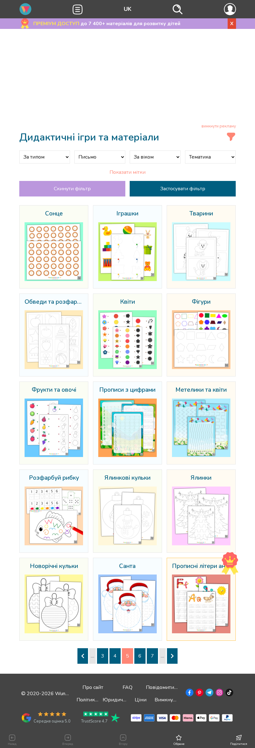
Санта (127, 566)
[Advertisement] (127, 77)
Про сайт (92, 687)
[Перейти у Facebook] (188, 694)
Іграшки (127, 213)
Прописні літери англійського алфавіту (201, 566)
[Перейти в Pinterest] (198, 694)
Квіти (127, 302)
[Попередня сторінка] (82, 656)
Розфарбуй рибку (54, 478)
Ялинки (201, 478)
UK (128, 9)
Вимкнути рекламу (177, 699)
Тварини (201, 213)
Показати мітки (127, 172)
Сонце (54, 213)
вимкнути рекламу (219, 126)
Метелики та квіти (201, 390)
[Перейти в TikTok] (228, 694)
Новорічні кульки (54, 566)
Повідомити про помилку (175, 687)
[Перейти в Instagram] (218, 694)
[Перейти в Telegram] (208, 694)
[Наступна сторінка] (172, 656)
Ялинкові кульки (127, 478)
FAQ (127, 687)
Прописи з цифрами (127, 390)
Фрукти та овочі (54, 390)
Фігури (201, 302)
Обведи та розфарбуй (54, 302)
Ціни (140, 699)
